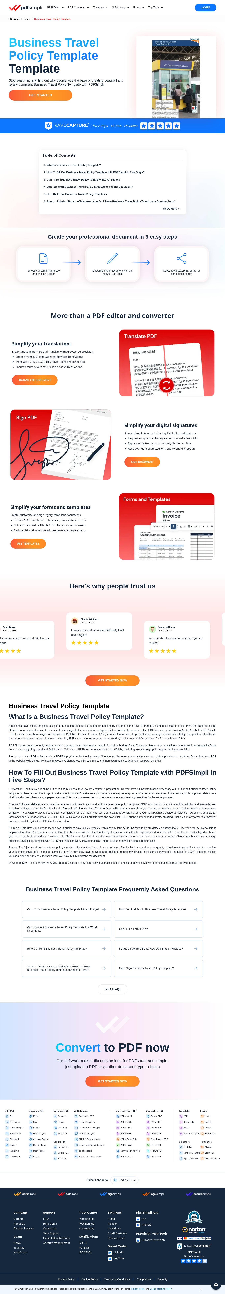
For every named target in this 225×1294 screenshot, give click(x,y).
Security (162, 1279)
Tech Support (51, 1233)
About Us (19, 1223)
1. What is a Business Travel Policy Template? (72, 165)
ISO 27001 (85, 1252)
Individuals (114, 1228)
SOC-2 (83, 1243)
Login (205, 7)
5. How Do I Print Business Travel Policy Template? (75, 194)
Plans (111, 1218)
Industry (112, 1223)
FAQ (46, 1218)
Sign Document (142, 461)
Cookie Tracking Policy (161, 1289)
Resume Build (116, 1238)
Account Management (56, 1243)
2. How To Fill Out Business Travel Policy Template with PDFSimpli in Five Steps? (94, 172)
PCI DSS (84, 1247)
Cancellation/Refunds (56, 1238)
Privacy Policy (66, 1279)
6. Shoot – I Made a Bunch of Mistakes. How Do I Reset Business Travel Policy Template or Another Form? (110, 201)
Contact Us (50, 1228)
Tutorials (19, 1247)
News (17, 1243)
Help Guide (50, 1223)
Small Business (117, 1233)
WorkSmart (20, 1252)
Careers (18, 1218)
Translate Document (35, 380)
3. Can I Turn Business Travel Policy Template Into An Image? (82, 179)
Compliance (144, 1279)
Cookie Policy (89, 1279)
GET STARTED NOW (112, 680)
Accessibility (86, 1228)
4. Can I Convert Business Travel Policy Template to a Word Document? (88, 187)
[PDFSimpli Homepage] (25, 7)
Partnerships (86, 1218)
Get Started (40, 95)
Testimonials (86, 1223)
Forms (27, 19)
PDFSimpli (14, 19)
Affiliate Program (24, 1228)
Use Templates (28, 543)
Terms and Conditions (117, 1279)
